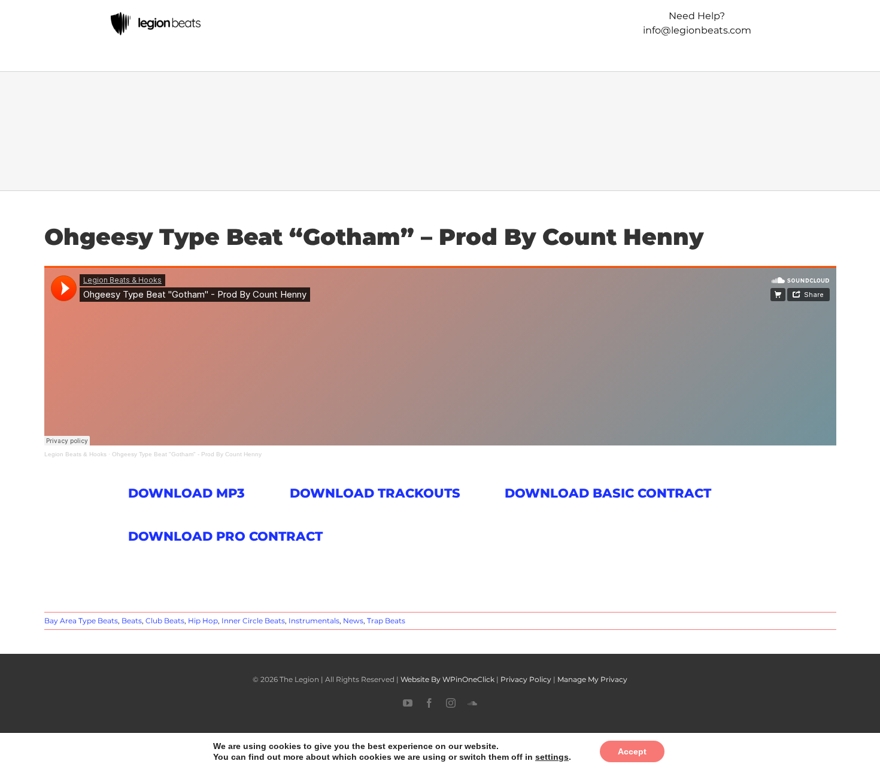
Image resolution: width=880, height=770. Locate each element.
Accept (621, 751)
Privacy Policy (525, 679)
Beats (132, 620)
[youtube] (407, 703)
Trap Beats (386, 620)
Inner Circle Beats (253, 620)
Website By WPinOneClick (447, 679)
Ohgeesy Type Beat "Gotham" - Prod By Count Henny (187, 454)
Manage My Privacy (592, 679)
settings (544, 756)
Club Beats (164, 620)
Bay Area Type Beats (81, 620)
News (353, 620)
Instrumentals (314, 620)
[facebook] (429, 703)
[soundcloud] (472, 703)
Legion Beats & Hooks (75, 454)
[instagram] (451, 703)
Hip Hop (203, 620)
